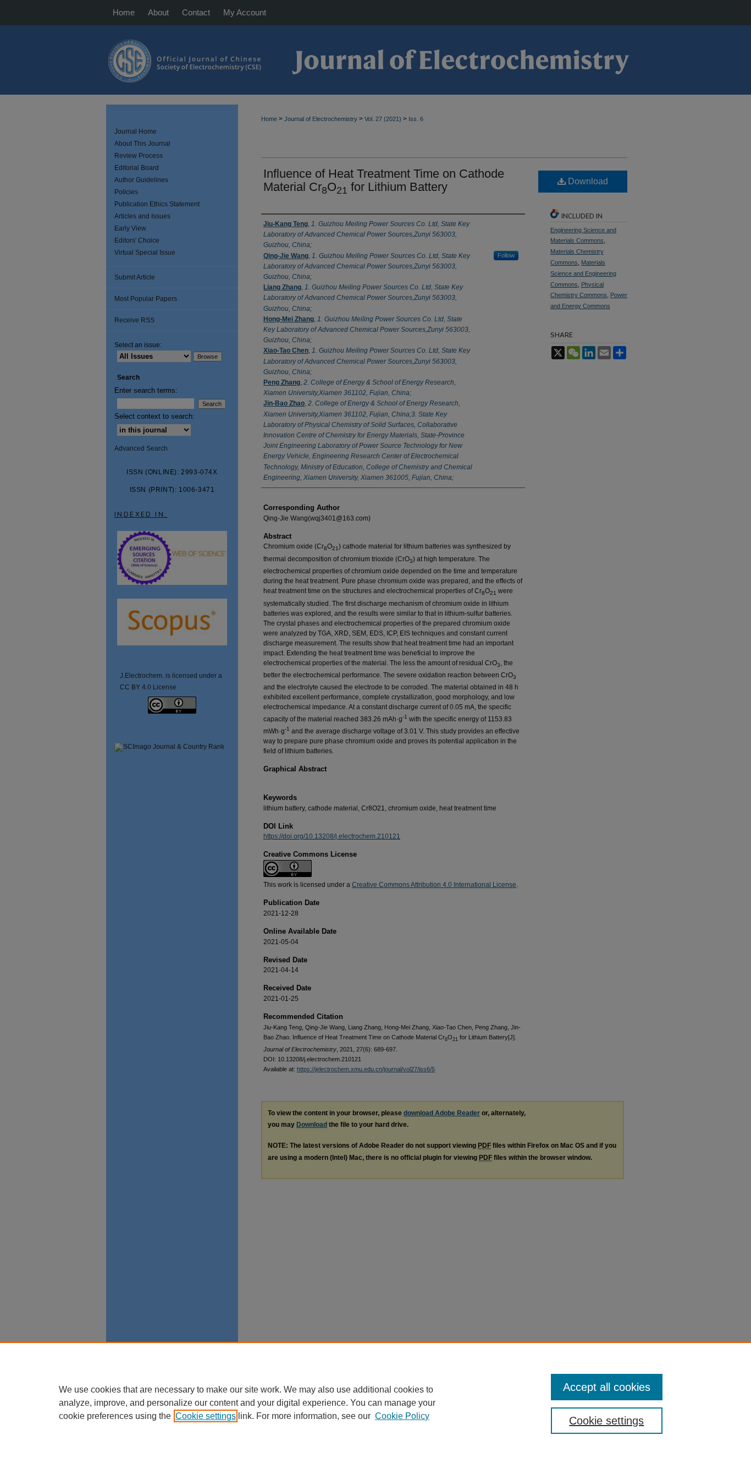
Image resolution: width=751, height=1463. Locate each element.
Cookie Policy (402, 1416)
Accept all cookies (606, 1387)
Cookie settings (205, 1416)
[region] (375, 1402)
